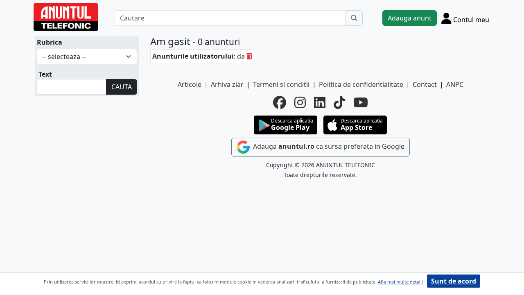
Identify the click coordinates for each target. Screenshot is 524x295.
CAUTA (121, 86)
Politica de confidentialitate (361, 84)
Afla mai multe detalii (400, 282)
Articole (189, 84)
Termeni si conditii (281, 84)
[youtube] (360, 102)
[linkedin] (319, 102)
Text (45, 74)
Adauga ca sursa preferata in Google (327, 146)
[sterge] (249, 56)
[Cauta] (354, 18)
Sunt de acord (453, 281)
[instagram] (300, 102)
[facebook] (279, 102)
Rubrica (49, 42)
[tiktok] (339, 102)
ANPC (454, 84)
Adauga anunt (409, 18)
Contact (425, 84)
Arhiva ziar (227, 84)
